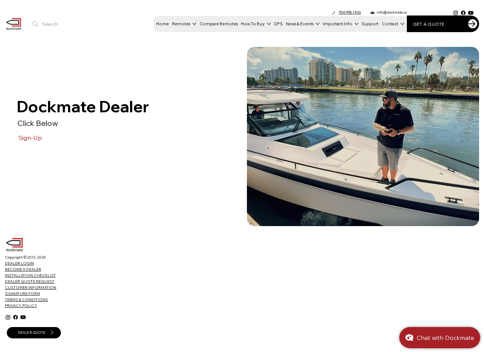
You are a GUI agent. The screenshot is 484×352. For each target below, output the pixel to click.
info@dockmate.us (392, 12)
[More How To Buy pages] (269, 24)
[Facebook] (463, 13)
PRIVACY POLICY (21, 305)
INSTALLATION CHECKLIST (30, 275)
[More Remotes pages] (194, 24)
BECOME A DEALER (23, 269)
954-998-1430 (350, 12)
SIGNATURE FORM (22, 293)
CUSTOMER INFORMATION (30, 287)
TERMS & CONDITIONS (26, 299)
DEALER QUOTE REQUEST (29, 281)
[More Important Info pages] (356, 24)
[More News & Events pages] (318, 24)
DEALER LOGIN (19, 263)
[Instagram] (456, 13)
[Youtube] (471, 13)
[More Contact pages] (402, 24)
